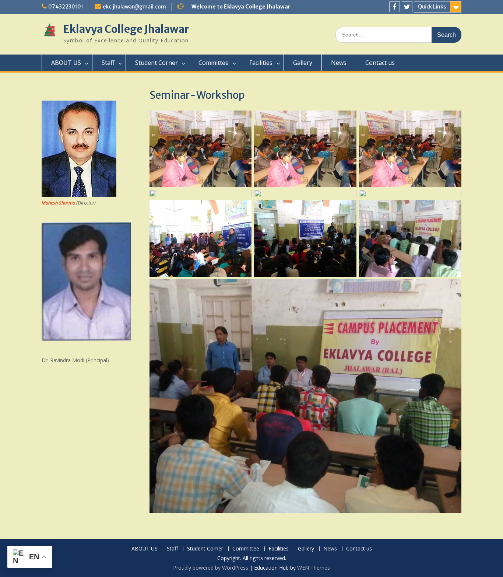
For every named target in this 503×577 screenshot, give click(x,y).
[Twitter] (407, 6)
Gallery (302, 63)
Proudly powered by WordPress (210, 567)
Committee (213, 63)
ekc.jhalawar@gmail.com (134, 6)
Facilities (260, 63)
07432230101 (65, 6)
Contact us (380, 63)
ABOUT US (66, 63)
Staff (108, 63)
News (339, 63)
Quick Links (432, 6)
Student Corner (156, 63)
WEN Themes (313, 567)
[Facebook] (394, 6)
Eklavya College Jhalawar (126, 29)
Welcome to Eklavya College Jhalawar (241, 6)
